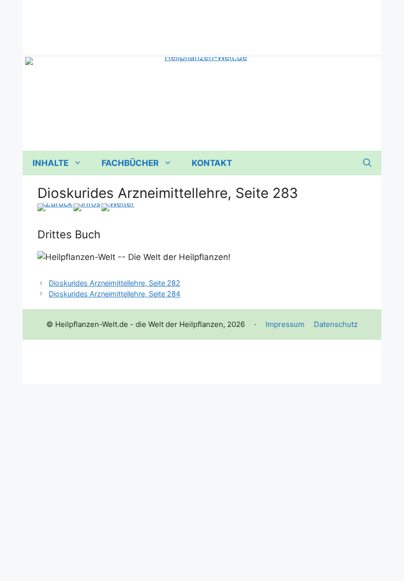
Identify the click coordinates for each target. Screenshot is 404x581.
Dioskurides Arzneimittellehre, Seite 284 (114, 294)
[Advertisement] (202, 22)
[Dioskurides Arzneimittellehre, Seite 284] (118, 207)
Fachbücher (130, 163)
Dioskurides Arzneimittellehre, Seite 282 (114, 283)
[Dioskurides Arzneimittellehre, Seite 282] (54, 207)
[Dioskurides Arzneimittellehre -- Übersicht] (87, 207)
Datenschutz (336, 324)
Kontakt (212, 163)
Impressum (285, 324)
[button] (367, 163)
